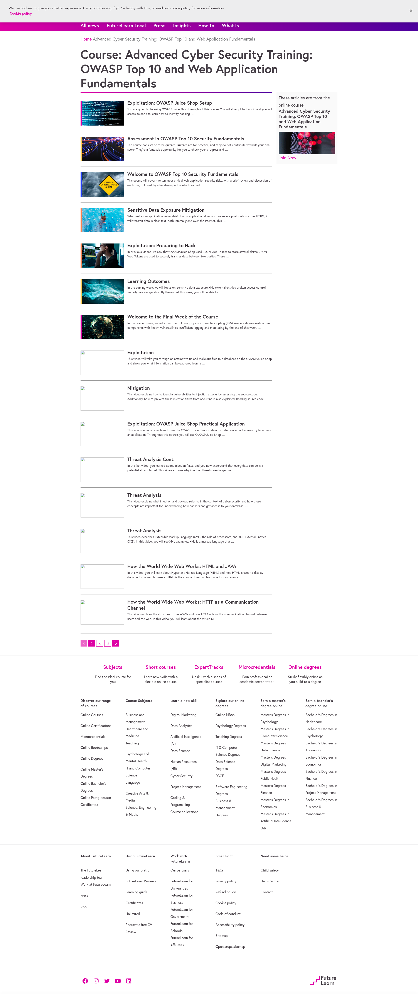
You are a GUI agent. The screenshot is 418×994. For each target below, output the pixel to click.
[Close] (411, 10)
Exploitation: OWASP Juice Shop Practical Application (186, 424)
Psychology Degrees (231, 725)
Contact (267, 892)
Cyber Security (181, 776)
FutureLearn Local (126, 25)
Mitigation (138, 388)
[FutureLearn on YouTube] (117, 980)
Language (133, 782)
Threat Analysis (144, 495)
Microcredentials (93, 736)
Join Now (287, 157)
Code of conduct (228, 914)
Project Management (185, 787)
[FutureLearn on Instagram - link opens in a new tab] (96, 980)
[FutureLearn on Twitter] (106, 980)
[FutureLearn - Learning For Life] (323, 980)
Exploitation (140, 352)
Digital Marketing (183, 715)
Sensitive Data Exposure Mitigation (165, 210)
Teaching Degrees (229, 736)
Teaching (132, 743)
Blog (84, 906)
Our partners (179, 870)
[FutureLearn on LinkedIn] (128, 980)
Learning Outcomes (148, 281)
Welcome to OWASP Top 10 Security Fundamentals (182, 174)
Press (159, 25)
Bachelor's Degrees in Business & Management (321, 807)
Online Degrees (92, 758)
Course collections (184, 812)
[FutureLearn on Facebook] (86, 980)
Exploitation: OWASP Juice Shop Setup (169, 103)
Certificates (134, 903)
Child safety (270, 870)
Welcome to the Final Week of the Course (172, 317)
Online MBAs (225, 715)
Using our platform (139, 870)
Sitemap (222, 935)
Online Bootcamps (94, 747)
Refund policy (226, 892)
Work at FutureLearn (96, 884)
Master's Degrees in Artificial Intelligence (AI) (276, 821)
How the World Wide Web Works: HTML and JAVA (181, 566)
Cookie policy (226, 903)
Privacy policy (226, 881)
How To (206, 25)
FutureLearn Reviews (141, 881)
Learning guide (136, 892)
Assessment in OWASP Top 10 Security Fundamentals (185, 139)
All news (90, 25)
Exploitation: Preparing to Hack (161, 245)
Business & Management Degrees (225, 808)
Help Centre (269, 881)
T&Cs (220, 870)
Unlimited (133, 914)
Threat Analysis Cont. (151, 459)
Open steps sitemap (230, 946)
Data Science (180, 751)
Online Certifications (96, 725)
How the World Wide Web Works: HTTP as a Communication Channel (193, 605)
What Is (230, 25)
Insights (182, 25)
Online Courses (92, 715)
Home (86, 39)
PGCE (220, 776)
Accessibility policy (230, 925)
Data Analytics (181, 725)
